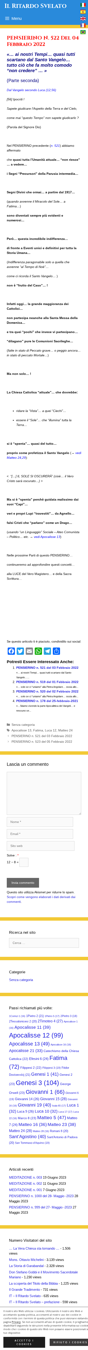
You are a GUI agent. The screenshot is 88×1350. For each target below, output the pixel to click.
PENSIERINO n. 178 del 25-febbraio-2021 (47, 701)
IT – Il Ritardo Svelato (25, 1296)
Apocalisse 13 (21, 730)
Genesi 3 (37, 1082)
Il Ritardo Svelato (36, 6)
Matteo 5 (51, 1117)
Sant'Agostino (27, 1136)
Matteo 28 (41, 1131)
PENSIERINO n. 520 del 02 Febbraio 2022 (47, 691)
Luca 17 (65, 1111)
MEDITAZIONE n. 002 (25, 1183)
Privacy (16, 1322)
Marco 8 (27, 1118)
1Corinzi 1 (17, 1016)
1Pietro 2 (35, 1016)
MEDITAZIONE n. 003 (25, 1177)
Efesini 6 (39, 1059)
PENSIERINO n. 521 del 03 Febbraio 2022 (47, 667)
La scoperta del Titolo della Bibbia (33, 1283)
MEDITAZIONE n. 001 (25, 1190)
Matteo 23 (62, 1124)
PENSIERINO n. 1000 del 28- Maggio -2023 (41, 1196)
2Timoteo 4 (50, 1021)
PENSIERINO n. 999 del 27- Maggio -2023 (40, 1207)
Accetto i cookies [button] (24, 1342)
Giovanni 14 (27, 1099)
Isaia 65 (59, 1105)
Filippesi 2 (31, 1067)
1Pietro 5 (52, 1016)
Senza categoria (23, 724)
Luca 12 (50, 730)
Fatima (38, 730)
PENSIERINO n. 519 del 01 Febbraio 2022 (47, 682)
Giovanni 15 (53, 1099)
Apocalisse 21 (26, 1050)
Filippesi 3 (51, 1067)
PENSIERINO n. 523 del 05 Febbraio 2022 (42, 741)
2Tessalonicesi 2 (23, 1021)
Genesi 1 (45, 1074)
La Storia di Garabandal (26, 1266)
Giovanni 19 (34, 1104)
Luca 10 (46, 1111)
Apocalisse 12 (36, 1035)
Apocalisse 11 (32, 1027)
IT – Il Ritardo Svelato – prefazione (34, 1302)
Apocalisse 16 (61, 1044)
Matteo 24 (65, 730)
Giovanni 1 (45, 1092)
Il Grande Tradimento (24, 1289)
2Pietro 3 (68, 1016)
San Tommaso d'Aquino (32, 1142)
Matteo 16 (33, 1124)
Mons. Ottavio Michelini (26, 1260)
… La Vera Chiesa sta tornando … (34, 1248)
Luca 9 (25, 1111)
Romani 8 (59, 1131)
